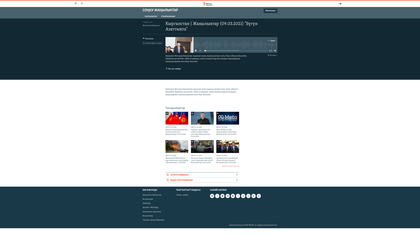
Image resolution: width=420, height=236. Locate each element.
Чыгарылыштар (151, 16)
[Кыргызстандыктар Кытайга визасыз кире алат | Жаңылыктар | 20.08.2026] (176, 118)
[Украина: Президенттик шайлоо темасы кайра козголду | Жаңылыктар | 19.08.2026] (202, 118)
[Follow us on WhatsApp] (248, 196)
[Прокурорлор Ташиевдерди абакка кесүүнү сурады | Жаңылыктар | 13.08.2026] (227, 146)
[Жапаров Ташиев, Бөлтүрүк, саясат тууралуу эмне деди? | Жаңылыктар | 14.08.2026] (202, 146)
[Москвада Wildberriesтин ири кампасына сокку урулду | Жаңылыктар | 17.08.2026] (176, 146)
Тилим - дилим (182, 195)
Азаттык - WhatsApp (150, 207)
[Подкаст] (259, 196)
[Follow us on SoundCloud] (238, 196)
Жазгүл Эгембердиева (151, 25)
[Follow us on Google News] (233, 196)
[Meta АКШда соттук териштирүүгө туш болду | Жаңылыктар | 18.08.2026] (227, 118)
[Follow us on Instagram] (243, 196)
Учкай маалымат (168, 16)
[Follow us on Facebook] (212, 196)
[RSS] (253, 196)
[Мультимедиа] (340, 3)
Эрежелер (146, 203)
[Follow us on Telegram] (228, 196)
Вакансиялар (148, 216)
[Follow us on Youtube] (222, 196)
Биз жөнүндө (148, 199)
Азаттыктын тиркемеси (152, 212)
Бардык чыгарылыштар (230, 166)
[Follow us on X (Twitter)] (217, 196)
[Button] (148, 39)
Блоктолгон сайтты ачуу (152, 195)
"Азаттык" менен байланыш (153, 220)
